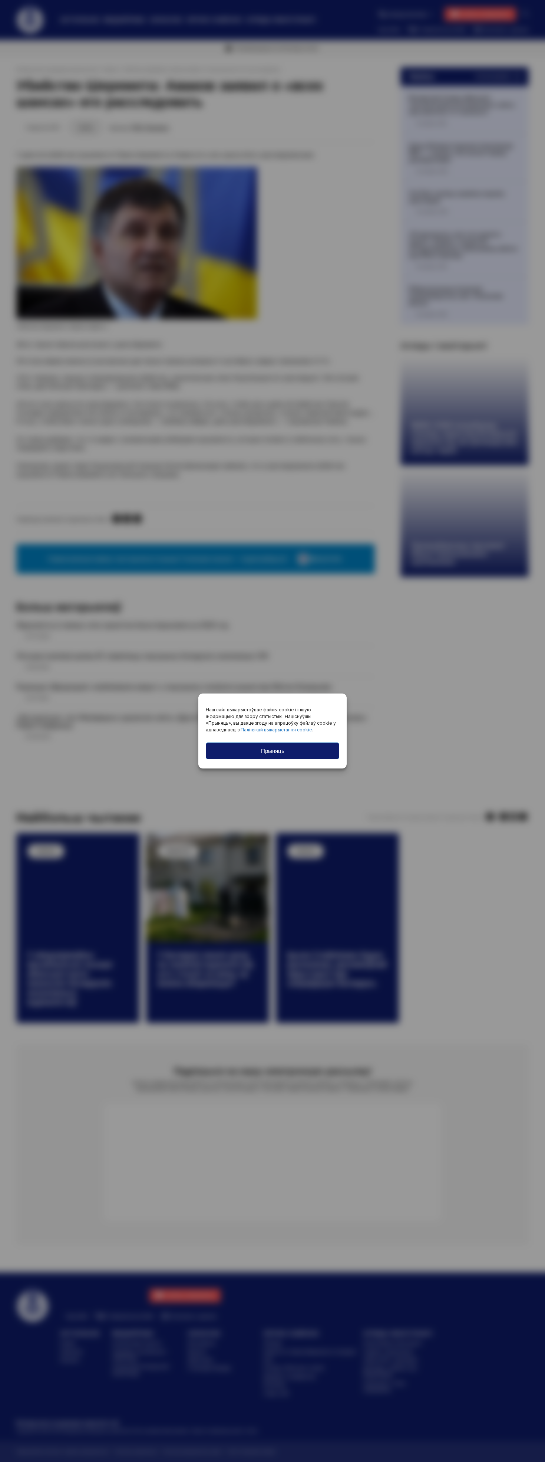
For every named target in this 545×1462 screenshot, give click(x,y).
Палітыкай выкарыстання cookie (276, 729)
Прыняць (272, 751)
